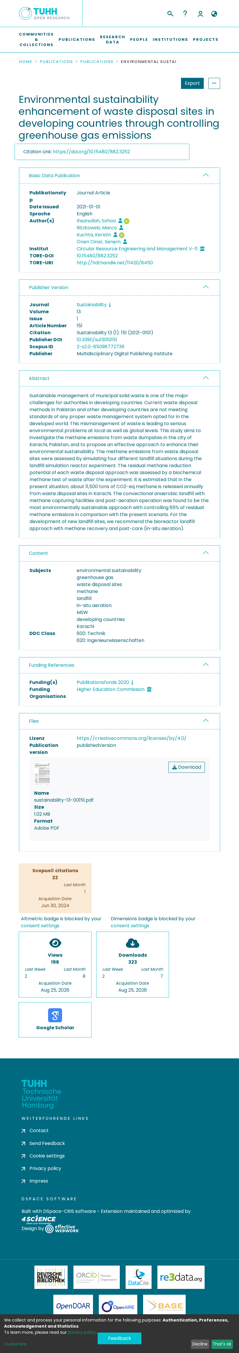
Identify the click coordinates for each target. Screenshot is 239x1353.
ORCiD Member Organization (96, 1277)
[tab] (119, 176)
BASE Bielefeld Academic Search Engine (164, 1306)
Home (26, 61)
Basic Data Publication (54, 175)
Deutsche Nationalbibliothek (51, 1277)
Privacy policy (45, 1168)
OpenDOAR (73, 1306)
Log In (200, 13)
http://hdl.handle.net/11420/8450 (115, 262)
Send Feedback (47, 1143)
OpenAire (118, 1306)
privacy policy (82, 1332)
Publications (77, 39)
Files (34, 721)
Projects (206, 39)
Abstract (39, 378)
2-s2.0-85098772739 (100, 346)
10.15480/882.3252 (97, 255)
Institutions (170, 39)
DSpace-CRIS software (69, 1211)
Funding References (51, 665)
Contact (39, 1130)
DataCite (139, 1277)
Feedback (119, 1338)
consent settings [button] (40, 925)
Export (192, 83)
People (139, 39)
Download (189, 767)
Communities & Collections (36, 39)
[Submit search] (170, 12)
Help (185, 13)
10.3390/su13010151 (97, 339)
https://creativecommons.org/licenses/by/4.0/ (132, 738)
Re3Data (181, 1277)
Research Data (112, 39)
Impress (38, 1181)
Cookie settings (47, 1156)
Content (38, 553)
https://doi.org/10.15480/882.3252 (91, 151)
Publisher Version (48, 287)
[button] (214, 13)
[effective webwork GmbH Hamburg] (62, 1228)
